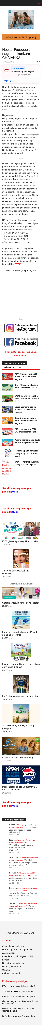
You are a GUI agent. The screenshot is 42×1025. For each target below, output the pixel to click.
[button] (3, 3)
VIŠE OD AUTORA (13, 367)
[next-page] (7, 473)
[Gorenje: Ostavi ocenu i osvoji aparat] (21, 590)
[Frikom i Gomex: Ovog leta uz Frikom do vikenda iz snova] (21, 652)
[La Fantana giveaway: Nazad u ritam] (21, 684)
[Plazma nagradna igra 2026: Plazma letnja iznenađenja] (7, 442)
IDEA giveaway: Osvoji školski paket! (20, 541)
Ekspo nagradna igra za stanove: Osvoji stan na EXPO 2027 (25, 410)
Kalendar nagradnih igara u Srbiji (17, 956)
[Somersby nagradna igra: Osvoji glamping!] (21, 713)
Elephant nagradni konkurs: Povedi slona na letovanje (19, 633)
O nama (6, 970)
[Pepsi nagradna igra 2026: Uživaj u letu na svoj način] (21, 774)
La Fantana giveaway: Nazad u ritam (20, 696)
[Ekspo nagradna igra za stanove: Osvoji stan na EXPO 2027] (7, 409)
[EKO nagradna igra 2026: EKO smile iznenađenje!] (7, 432)
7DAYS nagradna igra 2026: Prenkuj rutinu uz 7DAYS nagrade (27, 377)
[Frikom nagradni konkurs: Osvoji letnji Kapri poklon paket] (7, 453)
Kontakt (5, 959)
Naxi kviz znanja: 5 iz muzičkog (17, 757)
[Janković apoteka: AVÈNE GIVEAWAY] (21, 558)
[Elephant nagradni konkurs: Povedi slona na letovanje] (21, 620)
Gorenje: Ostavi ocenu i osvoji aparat (20, 602)
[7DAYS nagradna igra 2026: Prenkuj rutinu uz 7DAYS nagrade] (7, 376)
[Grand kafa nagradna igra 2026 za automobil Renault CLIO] (7, 398)
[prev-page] (3, 473)
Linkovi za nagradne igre (13, 963)
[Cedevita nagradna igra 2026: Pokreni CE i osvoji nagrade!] (7, 420)
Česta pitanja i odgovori (13, 946)
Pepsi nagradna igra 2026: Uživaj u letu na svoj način (19, 788)
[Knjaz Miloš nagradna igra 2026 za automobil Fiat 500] (7, 387)
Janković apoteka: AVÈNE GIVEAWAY (18, 991)
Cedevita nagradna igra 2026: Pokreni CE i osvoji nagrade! (26, 421)
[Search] (39, 3)
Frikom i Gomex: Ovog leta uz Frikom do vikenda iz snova (21, 665)
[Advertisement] (21, 293)
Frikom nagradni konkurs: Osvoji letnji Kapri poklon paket (26, 453)
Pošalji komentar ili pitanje (21, 37)
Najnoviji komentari (11, 966)
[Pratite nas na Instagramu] (21, 328)
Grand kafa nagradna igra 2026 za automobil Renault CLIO (27, 398)
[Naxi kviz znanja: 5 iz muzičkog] (21, 745)
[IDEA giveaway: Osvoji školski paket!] (21, 529)
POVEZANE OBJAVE (14, 363)
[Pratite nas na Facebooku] (21, 341)
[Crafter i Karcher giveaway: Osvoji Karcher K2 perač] (7, 471)
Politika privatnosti (11, 973)
